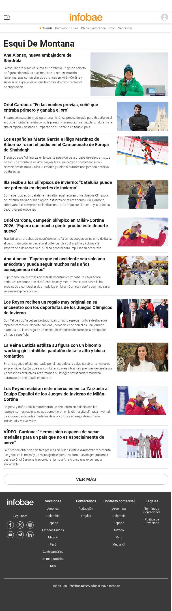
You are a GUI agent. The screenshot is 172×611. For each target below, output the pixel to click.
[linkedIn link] (30, 534)
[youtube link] (10, 534)
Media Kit (118, 544)
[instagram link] (30, 525)
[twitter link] (20, 525)
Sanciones (125, 28)
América (53, 508)
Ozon (112, 28)
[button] (7, 17)
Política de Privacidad (151, 521)
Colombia (53, 516)
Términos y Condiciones (151, 510)
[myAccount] (164, 17)
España (53, 523)
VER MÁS (86, 479)
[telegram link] (20, 534)
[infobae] (86, 17)
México (53, 537)
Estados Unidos (53, 530)
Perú (53, 544)
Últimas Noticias (53, 559)
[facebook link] (10, 525)
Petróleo (61, 28)
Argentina (119, 508)
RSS (53, 566)
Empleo (86, 516)
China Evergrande (93, 28)
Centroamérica (53, 551)
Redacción (86, 508)
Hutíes (73, 28)
